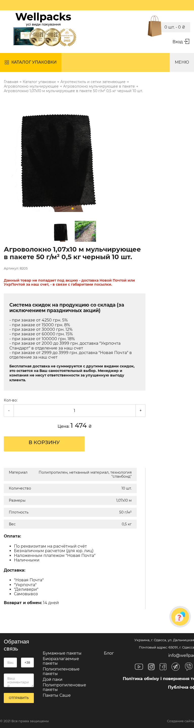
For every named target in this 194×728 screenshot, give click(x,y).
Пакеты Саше (57, 695)
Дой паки (52, 679)
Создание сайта (180, 721)
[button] (72, 208)
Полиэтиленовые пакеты (61, 671)
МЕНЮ (182, 62)
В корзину (44, 442)
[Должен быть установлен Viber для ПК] (189, 667)
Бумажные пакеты (62, 653)
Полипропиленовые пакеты (64, 687)
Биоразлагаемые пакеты (61, 661)
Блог (109, 653)
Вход (178, 41)
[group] (75, 155)
